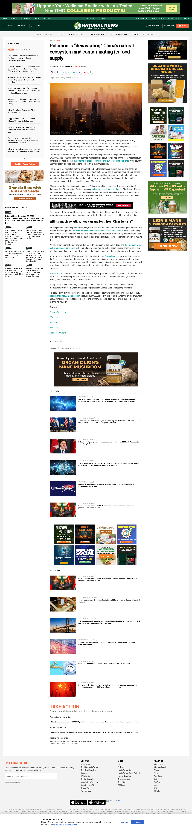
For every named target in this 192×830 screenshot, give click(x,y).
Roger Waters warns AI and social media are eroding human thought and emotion (24, 79)
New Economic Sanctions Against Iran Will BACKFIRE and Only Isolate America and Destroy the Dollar (35, 272)
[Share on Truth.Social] (80, 72)
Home (5, 18)
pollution (75, 78)
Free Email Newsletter (89, 770)
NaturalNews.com (58, 333)
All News (121, 767)
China (58, 41)
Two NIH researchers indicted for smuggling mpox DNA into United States (21, 129)
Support (84, 773)
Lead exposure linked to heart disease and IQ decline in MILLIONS (104, 664)
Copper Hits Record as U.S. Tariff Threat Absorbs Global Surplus (21, 119)
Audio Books (47, 18)
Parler (156, 773)
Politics (48, 34)
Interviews (36, 18)
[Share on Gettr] (85, 72)
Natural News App (124, 776)
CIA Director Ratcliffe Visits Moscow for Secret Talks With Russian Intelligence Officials (23, 58)
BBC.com (54, 317)
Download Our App (157, 18)
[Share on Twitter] (63, 72)
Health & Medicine (76, 34)
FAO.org (53, 322)
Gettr (155, 779)
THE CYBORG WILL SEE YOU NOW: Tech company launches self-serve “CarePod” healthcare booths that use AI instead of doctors (110, 464)
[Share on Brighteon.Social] (52, 72)
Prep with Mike (25, 18)
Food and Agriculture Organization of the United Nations (97, 230)
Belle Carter (92, 397)
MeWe (156, 785)
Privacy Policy (86, 788)
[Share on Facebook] (58, 72)
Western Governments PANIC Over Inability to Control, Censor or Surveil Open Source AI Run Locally (35, 234)
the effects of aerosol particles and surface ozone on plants (101, 161)
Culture (60, 34)
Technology (148, 34)
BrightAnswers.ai (141, 18)
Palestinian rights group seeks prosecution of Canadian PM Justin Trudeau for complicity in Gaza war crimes (109, 443)
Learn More (124, 822)
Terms (65, 810)
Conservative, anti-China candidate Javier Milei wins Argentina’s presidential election (109, 601)
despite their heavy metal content (65, 296)
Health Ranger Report (15, 207)
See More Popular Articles (25, 164)
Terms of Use (86, 791)
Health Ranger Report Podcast (129, 773)
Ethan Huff (92, 418)
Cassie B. (67, 66)
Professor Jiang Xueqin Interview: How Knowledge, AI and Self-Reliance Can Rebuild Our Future (14, 272)
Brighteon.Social (160, 767)
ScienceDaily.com (58, 312)
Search (186, 18)
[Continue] (54, 776)
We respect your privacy (13, 782)
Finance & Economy (97, 34)
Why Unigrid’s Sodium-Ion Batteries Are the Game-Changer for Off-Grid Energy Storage (24, 101)
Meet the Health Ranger (89, 767)
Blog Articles (122, 782)
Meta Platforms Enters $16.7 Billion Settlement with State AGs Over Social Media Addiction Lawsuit (24, 90)
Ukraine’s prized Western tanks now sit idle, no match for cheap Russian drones (24, 150)
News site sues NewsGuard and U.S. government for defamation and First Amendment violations (107, 485)
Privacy (59, 810)
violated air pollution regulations (107, 189)
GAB (155, 788)
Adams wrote (56, 273)
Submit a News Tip (87, 785)
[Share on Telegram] (69, 72)
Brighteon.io (158, 764)
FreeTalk (157, 782)
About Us (170, 18)
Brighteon (13, 18)
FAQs (177, 18)
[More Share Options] (91, 72)
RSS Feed (121, 785)
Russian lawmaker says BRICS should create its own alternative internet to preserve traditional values (107, 507)
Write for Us (85, 776)
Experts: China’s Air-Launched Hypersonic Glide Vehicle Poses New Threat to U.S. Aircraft (23, 140)
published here (79, 813)
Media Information (87, 779)
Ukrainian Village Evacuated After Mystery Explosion (21, 111)
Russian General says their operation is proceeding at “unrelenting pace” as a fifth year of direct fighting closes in (24, 68)
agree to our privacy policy (65, 824)
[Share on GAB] (74, 72)
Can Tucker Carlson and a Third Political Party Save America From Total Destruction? (14, 254)
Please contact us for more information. (64, 743)
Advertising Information (89, 782)
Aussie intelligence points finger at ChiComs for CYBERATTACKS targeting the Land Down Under (109, 643)
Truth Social (158, 776)
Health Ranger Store (125, 770)
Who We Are (85, 764)
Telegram (157, 770)
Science (135, 34)
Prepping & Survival (118, 34)
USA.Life (157, 791)
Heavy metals (65, 78)
